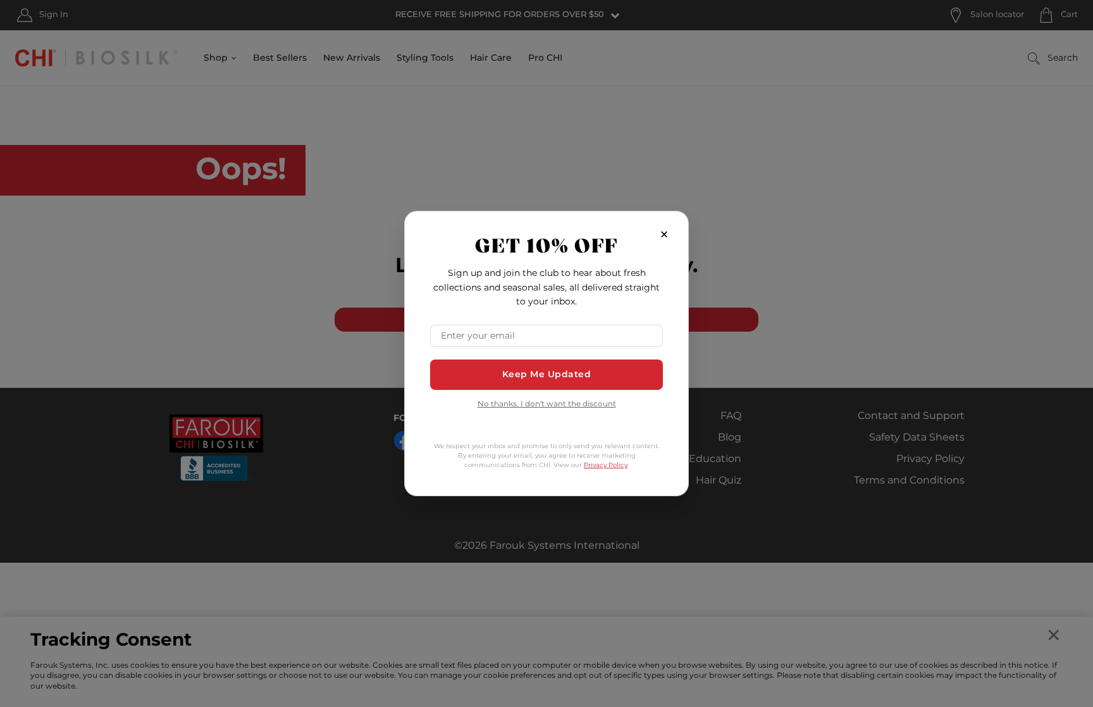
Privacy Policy (605, 465)
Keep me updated (546, 374)
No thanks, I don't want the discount (547, 404)
